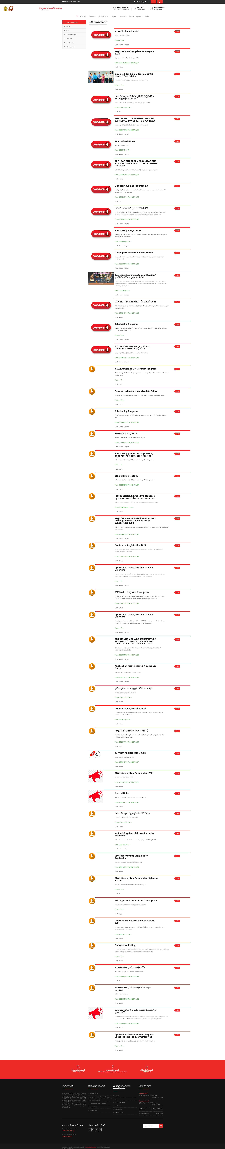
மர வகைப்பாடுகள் (95, 1100)
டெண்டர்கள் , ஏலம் (71, 34)
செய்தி (68, 26)
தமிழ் (148, 1)
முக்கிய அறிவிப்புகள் (102, 16)
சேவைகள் (92, 16)
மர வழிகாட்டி (113, 16)
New (178, 31)
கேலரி (146, 16)
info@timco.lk (158, 9)
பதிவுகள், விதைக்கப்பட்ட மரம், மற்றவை (100, 1097)
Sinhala (121, 44)
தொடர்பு (131, 16)
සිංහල (142, 1)
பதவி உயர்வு (69, 38)
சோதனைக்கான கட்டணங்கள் (98, 1103)
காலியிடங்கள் (70, 43)
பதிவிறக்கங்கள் (70, 47)
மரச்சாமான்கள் (94, 1093)
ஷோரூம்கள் (139, 16)
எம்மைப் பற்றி (83, 16)
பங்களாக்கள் (123, 16)
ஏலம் (67, 30)
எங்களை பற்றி (93, 1110)
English (136, 1)
